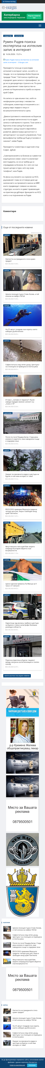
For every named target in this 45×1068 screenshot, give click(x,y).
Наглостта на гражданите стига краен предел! (20, 260)
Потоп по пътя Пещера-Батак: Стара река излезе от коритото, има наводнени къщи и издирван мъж (22, 439)
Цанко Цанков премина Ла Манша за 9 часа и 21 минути (21, 585)
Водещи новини (10, 376)
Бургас (6, 235)
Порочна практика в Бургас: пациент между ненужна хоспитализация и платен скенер (22, 662)
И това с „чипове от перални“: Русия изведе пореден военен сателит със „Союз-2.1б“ (19, 402)
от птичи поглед (9, 2)
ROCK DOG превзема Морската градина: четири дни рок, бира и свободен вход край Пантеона (21, 511)
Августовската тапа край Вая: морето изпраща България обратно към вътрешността (20, 548)
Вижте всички (36, 233)
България (18, 36)
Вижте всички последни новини (17, 676)
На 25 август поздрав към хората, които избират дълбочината (21, 330)
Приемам (32, 1065)
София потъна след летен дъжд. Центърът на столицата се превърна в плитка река (22, 365)
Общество (8, 36)
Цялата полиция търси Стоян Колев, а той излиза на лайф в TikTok (22, 295)
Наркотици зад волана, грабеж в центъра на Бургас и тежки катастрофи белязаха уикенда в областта (22, 625)
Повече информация (17, 1065)
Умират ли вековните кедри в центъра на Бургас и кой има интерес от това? (22, 475)
